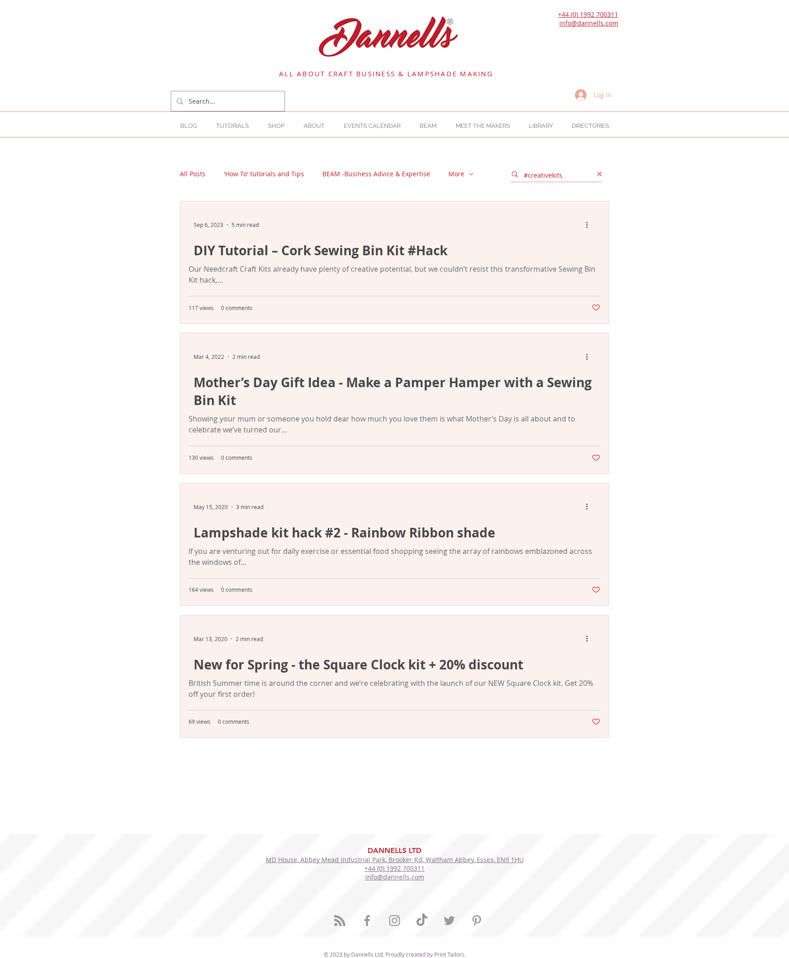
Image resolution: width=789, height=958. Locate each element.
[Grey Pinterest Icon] (476, 920)
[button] (590, 126)
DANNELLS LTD (394, 850)
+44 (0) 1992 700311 (588, 14)
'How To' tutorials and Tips (264, 173)
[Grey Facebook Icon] (367, 920)
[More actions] (589, 224)
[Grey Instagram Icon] (394, 920)
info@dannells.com (588, 23)
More (456, 173)
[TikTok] (422, 920)
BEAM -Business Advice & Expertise (376, 173)
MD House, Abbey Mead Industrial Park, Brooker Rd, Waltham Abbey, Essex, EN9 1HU (395, 859)
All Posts (192, 173)
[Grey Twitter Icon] (449, 920)
